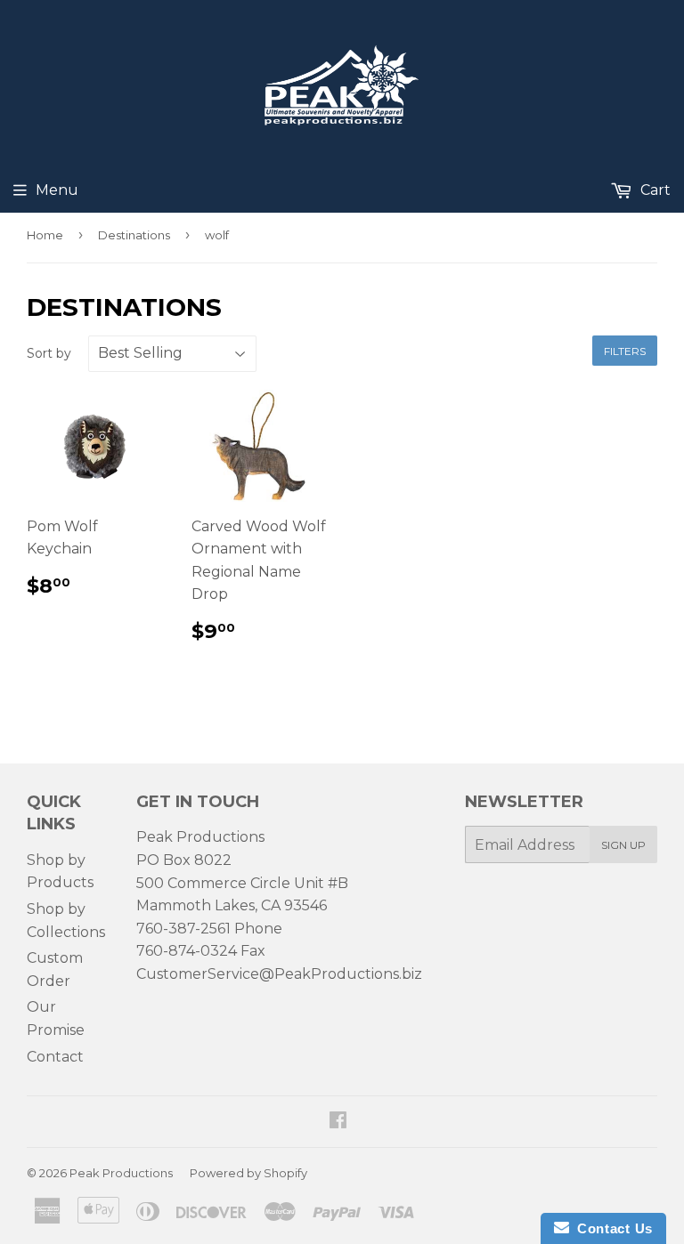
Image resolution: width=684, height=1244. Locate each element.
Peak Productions (121, 1173)
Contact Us (611, 1228)
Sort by (49, 353)
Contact (55, 1056)
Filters (625, 351)
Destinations (134, 235)
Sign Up (623, 845)
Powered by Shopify (248, 1173)
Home (45, 235)
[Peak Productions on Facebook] (338, 1121)
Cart (654, 190)
